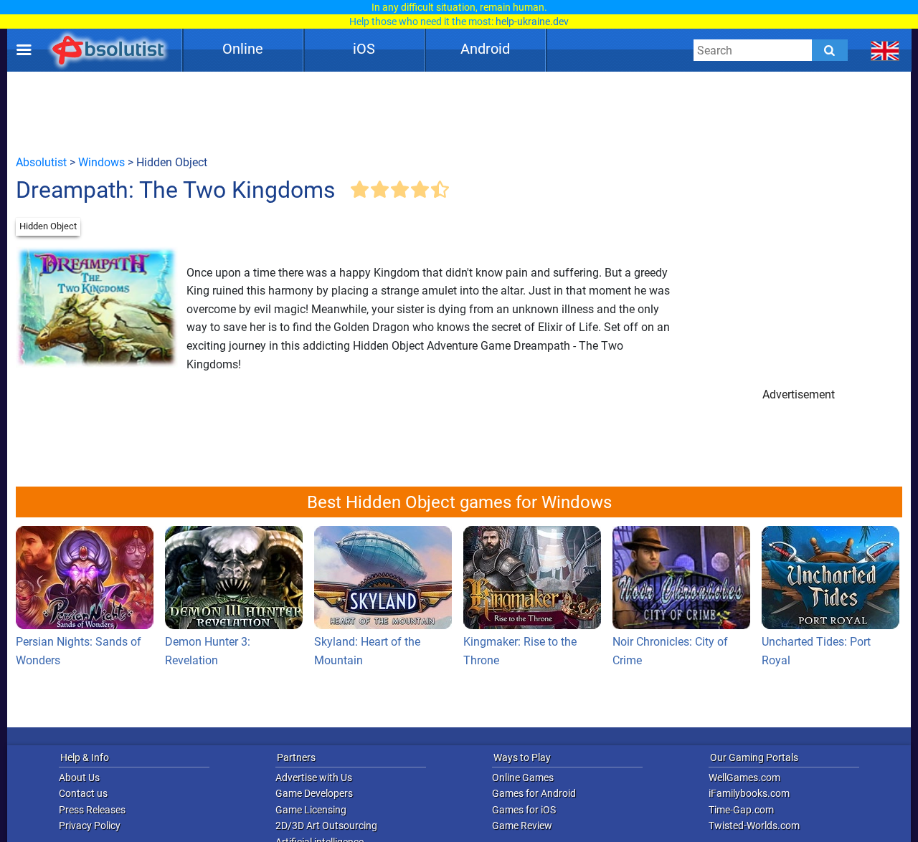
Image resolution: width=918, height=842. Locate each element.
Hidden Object (48, 226)
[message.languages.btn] (885, 50)
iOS (364, 48)
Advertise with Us (313, 777)
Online (242, 48)
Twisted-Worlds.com (754, 825)
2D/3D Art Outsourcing (326, 825)
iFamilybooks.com (749, 793)
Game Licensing (310, 809)
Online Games (523, 777)
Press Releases (92, 809)
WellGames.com (744, 777)
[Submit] (830, 50)
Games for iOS (524, 809)
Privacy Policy (89, 825)
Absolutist (41, 162)
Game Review (522, 825)
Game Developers (314, 793)
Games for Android (534, 793)
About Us (79, 777)
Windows (101, 162)
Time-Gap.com (741, 809)
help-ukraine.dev (532, 21)
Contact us (83, 793)
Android (485, 48)
